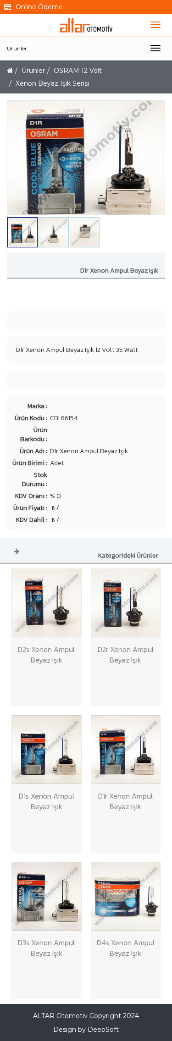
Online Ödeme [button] (39, 7)
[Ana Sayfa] (10, 70)
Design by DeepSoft (86, 1029)
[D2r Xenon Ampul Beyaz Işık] (126, 603)
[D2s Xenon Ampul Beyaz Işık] (46, 603)
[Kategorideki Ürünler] (16, 551)
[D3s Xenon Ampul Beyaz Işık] (46, 896)
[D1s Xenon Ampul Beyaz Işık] (46, 749)
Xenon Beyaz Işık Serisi (52, 83)
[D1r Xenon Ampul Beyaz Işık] (126, 749)
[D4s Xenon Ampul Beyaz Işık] (126, 896)
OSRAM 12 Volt (78, 70)
